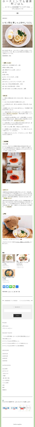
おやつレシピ (5, 371)
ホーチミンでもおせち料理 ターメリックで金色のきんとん (15, 343)
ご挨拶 (3, 375)
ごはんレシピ (10, 291)
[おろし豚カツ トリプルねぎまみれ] (23, 258)
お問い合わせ (5, 326)
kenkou (15, 424)
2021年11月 (5, 353)
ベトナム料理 (5, 382)
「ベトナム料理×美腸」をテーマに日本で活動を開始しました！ (16, 336)
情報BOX (4, 389)
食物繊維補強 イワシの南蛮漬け (11, 300)
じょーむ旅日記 (5, 380)
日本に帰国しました (6, 338)
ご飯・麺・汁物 (16, 291)
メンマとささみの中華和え (24, 300)
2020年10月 (5, 356)
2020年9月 (4, 358)
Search (17, 315)
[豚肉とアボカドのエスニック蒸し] (8, 258)
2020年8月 (4, 360)
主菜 (3, 385)
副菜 (3, 387)
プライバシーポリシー (7, 328)
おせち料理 (4, 368)
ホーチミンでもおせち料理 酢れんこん (10, 341)
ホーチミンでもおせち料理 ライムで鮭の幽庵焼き (13, 345)
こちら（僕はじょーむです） (23, 242)
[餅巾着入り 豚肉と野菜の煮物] (8, 273)
